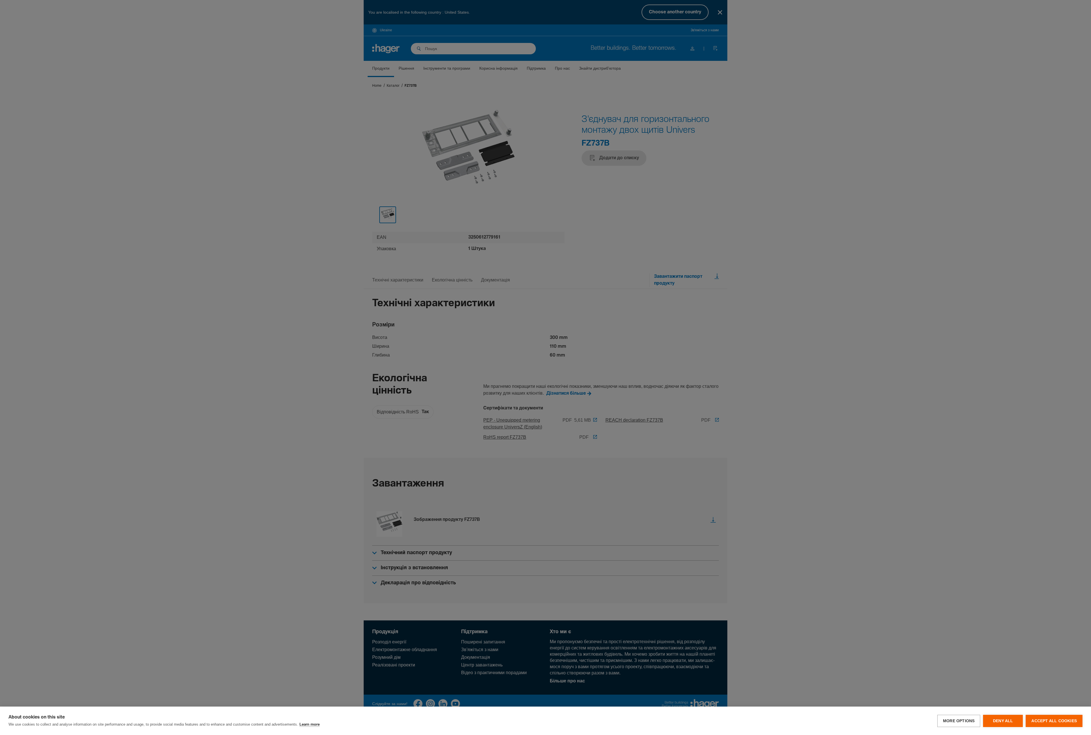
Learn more (309, 724)
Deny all (1003, 721)
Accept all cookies (1054, 721)
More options (959, 721)
